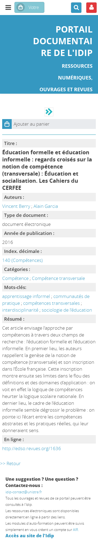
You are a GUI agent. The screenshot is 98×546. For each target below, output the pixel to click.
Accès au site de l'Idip (29, 536)
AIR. (76, 529)
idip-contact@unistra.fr (23, 491)
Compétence (15, 278)
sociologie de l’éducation (67, 310)
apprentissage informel (26, 296)
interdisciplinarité (20, 310)
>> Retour (10, 463)
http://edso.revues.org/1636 (31, 448)
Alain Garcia (45, 206)
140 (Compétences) (22, 260)
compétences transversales (52, 303)
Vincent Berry (16, 206)
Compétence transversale (58, 278)
